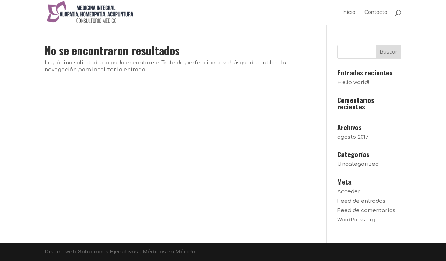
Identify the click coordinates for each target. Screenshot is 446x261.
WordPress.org (356, 220)
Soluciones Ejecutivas (108, 252)
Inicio (348, 12)
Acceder (348, 192)
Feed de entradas (361, 201)
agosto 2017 (352, 137)
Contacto (375, 12)
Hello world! (353, 82)
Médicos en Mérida (169, 252)
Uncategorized (358, 164)
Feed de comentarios (366, 210)
